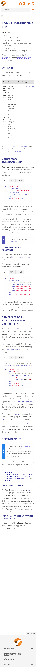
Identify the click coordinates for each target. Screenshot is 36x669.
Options (5, 35)
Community (10, 659)
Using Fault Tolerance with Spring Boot (16, 51)
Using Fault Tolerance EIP (11, 38)
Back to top (31, 633)
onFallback (13, 242)
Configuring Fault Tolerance (12, 40)
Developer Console (10, 48)
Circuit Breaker (15, 151)
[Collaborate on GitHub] (20, 3)
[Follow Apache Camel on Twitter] (29, 3)
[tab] (5, 180)
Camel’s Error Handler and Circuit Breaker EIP (17, 43)
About (7, 664)
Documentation (12, 653)
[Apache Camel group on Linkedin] (33, 3)
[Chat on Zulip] (25, 3)
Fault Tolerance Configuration (16, 146)
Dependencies (7, 46)
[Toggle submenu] (2, 16)
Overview (9, 648)
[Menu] (32, 9)
